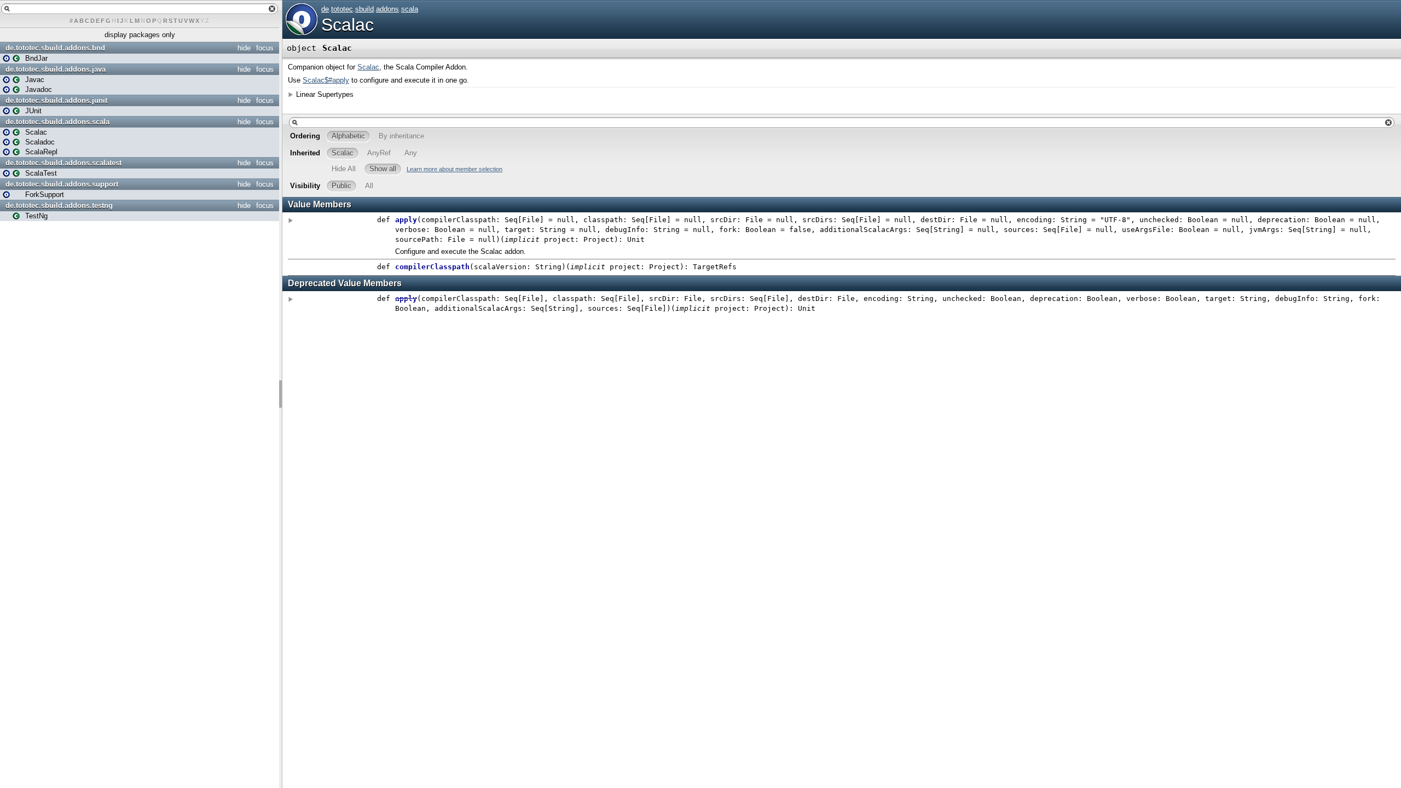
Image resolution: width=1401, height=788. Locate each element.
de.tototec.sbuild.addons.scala (57, 122)
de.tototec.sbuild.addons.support (61, 184)
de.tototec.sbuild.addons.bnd (55, 48)
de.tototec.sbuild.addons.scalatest (63, 163)
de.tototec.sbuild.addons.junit (56, 100)
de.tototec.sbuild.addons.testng (59, 205)
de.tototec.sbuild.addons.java (55, 69)
